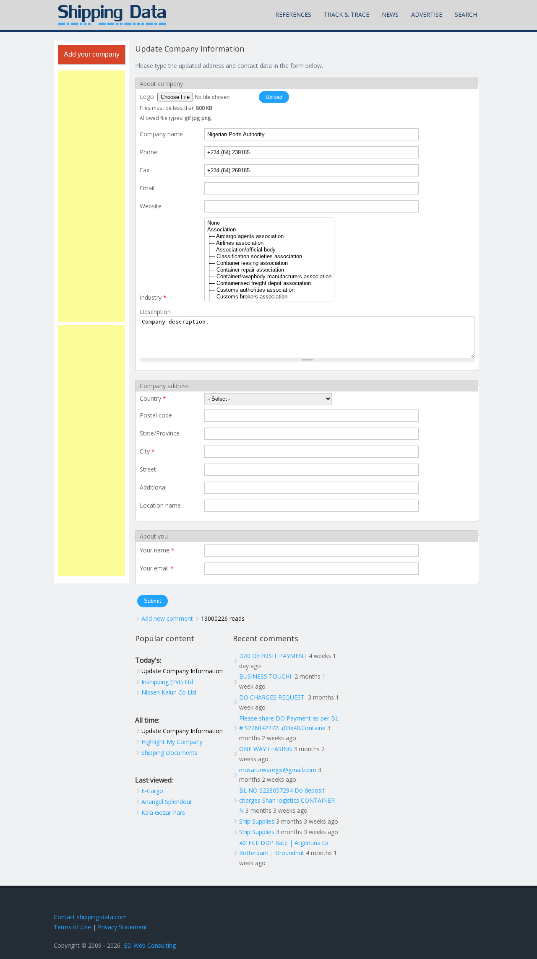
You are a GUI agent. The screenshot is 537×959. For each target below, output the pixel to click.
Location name (160, 505)
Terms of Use (72, 927)
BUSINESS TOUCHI (266, 676)
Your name (157, 550)
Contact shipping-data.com (90, 917)
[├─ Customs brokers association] (269, 296)
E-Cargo (152, 791)
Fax (144, 170)
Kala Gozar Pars (163, 812)
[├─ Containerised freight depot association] (269, 283)
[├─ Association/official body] (269, 249)
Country (153, 398)
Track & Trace (346, 14)
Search (466, 14)
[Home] (112, 15)
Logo (148, 97)
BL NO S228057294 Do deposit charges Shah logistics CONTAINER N (287, 800)
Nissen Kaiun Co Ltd (168, 692)
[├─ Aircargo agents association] (269, 236)
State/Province (160, 433)
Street (148, 469)
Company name (161, 134)
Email (147, 188)
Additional (153, 487)
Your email (157, 568)
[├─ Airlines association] (269, 243)
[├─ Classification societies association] (269, 256)
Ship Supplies (256, 821)
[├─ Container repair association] (269, 270)
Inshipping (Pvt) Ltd (167, 682)
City (147, 451)
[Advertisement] (91, 196)
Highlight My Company (172, 742)
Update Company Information (182, 671)
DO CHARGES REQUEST (272, 697)
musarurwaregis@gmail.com (277, 770)
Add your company (92, 54)
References (293, 14)
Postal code (156, 415)
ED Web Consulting (150, 945)
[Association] (269, 229)
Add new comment (167, 618)
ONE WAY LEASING (265, 749)
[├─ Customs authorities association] (269, 290)
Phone (148, 152)
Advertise (426, 14)
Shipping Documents (169, 753)
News (390, 14)
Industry (153, 297)
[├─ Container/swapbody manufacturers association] (269, 276)
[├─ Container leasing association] (269, 263)
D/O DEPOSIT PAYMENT (273, 656)
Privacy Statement (122, 927)
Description (155, 312)
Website (151, 206)
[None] (269, 223)
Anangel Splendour (166, 802)
